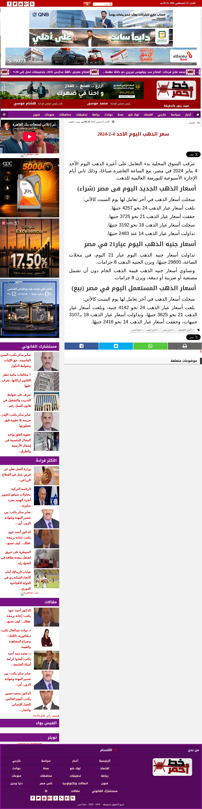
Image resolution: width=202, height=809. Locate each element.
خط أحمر (136, 330)
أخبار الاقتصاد (184, 330)
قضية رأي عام (50, 715)
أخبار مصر (167, 330)
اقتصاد (192, 122)
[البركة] (101, 56)
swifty (37, 715)
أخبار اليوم (152, 330)
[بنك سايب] (29, 248)
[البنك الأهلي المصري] (101, 38)
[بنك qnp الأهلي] (101, 19)
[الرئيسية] (198, 115)
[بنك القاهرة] (29, 155)
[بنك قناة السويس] (29, 308)
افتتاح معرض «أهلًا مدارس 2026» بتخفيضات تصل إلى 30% (69, 72)
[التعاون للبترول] (29, 187)
